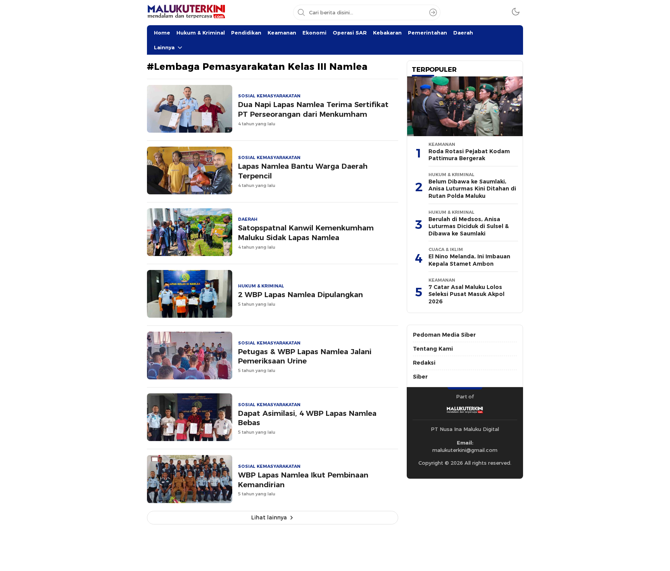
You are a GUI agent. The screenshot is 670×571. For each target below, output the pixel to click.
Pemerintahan (427, 32)
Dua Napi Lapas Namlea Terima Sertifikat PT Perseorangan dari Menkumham (313, 109)
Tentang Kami (433, 349)
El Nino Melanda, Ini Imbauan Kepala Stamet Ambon (469, 260)
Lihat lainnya (269, 517)
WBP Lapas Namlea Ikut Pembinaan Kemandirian (303, 480)
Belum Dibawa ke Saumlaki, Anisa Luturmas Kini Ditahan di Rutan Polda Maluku (472, 188)
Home (162, 32)
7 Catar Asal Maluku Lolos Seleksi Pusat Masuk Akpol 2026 (466, 294)
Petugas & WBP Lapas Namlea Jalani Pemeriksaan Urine (304, 356)
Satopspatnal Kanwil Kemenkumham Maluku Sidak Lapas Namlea (306, 232)
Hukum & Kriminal (200, 32)
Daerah (463, 32)
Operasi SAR (350, 32)
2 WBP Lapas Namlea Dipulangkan (300, 294)
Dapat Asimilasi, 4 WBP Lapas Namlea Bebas (307, 418)
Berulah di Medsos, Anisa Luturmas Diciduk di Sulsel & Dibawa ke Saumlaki (468, 226)
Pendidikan (246, 32)
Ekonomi (314, 32)
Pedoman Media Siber (444, 335)
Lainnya (164, 47)
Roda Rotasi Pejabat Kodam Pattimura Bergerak (469, 155)
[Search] (433, 12)
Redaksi (424, 363)
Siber (420, 377)
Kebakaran (387, 32)
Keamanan (282, 32)
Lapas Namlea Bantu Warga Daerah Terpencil (303, 171)
